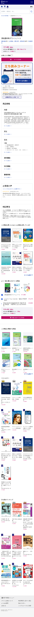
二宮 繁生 (11, 41)
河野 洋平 (16, 41)
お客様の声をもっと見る (11, 97)
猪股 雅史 (3, 41)
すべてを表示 (27, 275)
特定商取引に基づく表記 (24, 600)
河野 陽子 (22, 41)
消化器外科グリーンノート (12, 294)
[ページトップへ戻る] (31, 614)
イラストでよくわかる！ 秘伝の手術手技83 (15, 299)
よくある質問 (4, 603)
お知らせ (3, 605)
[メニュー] (32, 2)
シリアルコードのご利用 (24, 605)
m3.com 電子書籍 (4, 15)
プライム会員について (7, 600)
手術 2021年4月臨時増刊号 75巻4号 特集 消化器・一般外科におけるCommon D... (14, 304)
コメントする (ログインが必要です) (11, 189)
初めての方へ (21, 603)
